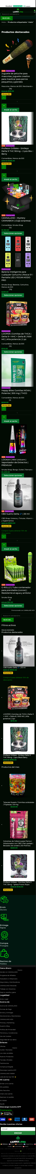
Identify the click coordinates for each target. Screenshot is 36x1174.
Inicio (4, 22)
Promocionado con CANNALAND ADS (23, 610)
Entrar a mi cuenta (6, 1084)
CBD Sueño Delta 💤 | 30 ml (14, 668)
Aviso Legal (4, 999)
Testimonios (4, 1063)
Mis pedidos (4, 1087)
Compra (4, 943)
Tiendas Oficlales (6, 1060)
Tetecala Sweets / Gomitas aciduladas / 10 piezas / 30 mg (18, 803)
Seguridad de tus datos (8, 1040)
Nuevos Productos (6, 1057)
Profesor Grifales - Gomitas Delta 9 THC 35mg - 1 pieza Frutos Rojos (17, 883)
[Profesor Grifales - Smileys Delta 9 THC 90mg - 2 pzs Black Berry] (18, 738)
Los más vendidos (6, 1053)
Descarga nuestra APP (8, 1070)
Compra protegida (6, 1067)
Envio (3, 907)
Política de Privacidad (8, 1029)
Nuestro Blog (5, 1026)
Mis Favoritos (5, 1090)
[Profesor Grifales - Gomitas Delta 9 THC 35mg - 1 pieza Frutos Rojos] (18, 866)
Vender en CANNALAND (11, 971)
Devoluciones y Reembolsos (10, 1016)
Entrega (4, 925)
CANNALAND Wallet (7, 1073)
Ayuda (2, 1104)
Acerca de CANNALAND (8, 1006)
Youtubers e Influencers (8, 979)
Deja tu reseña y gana (8, 992)
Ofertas (2, 1046)
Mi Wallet (3, 1100)
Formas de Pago (6, 1009)
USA (12, 1144)
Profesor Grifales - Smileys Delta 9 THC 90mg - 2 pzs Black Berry (17, 756)
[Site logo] (18, 10)
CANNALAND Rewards (8, 986)
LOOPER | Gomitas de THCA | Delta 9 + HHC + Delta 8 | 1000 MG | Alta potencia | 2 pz (18, 716)
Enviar (18, 1133)
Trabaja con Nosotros (8, 989)
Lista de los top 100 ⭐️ (8, 1077)
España (19, 1144)
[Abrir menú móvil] (2, 10)
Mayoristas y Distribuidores (10, 982)
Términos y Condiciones (9, 1033)
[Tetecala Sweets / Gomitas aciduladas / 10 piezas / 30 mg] (18, 786)
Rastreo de (5, 961)
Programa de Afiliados (8, 975)
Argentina (29, 1144)
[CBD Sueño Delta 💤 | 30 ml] (18, 651)
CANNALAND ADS (6, 1019)
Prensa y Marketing (7, 1023)
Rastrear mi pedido (7, 1097)
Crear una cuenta (6, 1094)
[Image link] (6, 1113)
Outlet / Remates (8, 1049)
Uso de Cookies (5, 1036)
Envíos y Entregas (6, 1013)
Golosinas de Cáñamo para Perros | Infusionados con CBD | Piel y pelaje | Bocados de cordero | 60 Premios (18, 843)
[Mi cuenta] (32, 10)
